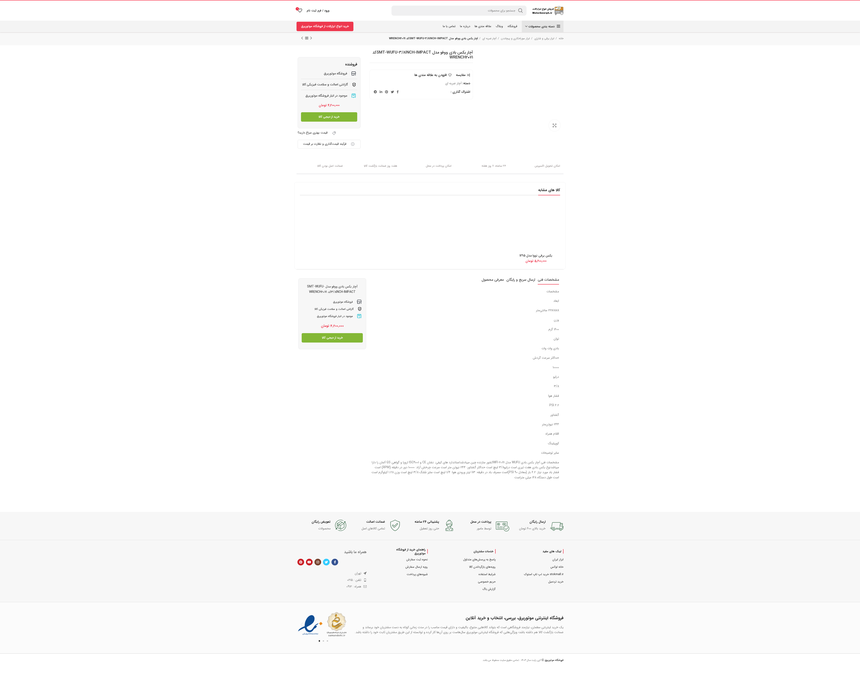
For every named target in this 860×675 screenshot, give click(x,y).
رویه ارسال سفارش (416, 567)
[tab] (548, 279)
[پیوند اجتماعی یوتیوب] (309, 562)
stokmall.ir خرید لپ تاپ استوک (543, 574)
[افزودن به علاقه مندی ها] (515, 220)
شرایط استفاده (487, 574)
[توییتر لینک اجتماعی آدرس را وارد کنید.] (392, 92)
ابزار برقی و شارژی (543, 38)
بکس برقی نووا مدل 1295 (535, 255)
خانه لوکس (556, 567)
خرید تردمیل (555, 581)
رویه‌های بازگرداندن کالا (482, 567)
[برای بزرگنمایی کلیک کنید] (554, 125)
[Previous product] (311, 38)
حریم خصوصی (487, 581)
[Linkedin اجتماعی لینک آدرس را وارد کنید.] (381, 92)
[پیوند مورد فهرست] (332, 580)
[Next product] (302, 38)
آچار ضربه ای (489, 38)
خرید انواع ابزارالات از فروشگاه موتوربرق (325, 26)
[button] (302, 624)
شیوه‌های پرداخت (417, 574)
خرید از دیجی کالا (329, 116)
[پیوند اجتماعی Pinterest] (386, 92)
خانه (560, 38)
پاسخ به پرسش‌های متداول (479, 559)
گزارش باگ (489, 589)
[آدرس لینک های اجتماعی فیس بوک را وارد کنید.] (397, 92)
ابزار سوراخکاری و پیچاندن (515, 38)
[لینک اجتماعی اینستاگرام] (317, 562)
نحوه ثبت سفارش (417, 559)
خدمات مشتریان (483, 551)
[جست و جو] (520, 11)
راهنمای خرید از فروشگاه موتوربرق (411, 551)
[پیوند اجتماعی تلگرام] (375, 92)
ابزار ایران (558, 559)
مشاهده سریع (515, 210)
